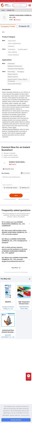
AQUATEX (8, 302)
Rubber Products (13, 76)
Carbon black (12, 40)
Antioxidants (11, 49)
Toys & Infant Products (14, 83)
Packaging (20, 71)
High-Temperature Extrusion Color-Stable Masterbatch (24, 303)
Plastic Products (12, 74)
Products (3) (24, 26)
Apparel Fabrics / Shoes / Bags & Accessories (17, 80)
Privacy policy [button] (25, 415)
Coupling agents (22, 49)
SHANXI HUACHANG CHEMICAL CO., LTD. (20, 16)
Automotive (11, 63)
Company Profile (8, 26)
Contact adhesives (13, 55)
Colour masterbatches (14, 43)
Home (3, 10)
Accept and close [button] (16, 420)
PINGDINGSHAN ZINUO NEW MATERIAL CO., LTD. (24, 308)
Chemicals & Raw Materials (15, 68)
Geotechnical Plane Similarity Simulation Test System (8, 332)
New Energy (11, 71)
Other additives (12, 52)
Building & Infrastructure (15, 66)
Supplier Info (10, 10)
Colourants (11, 46)
